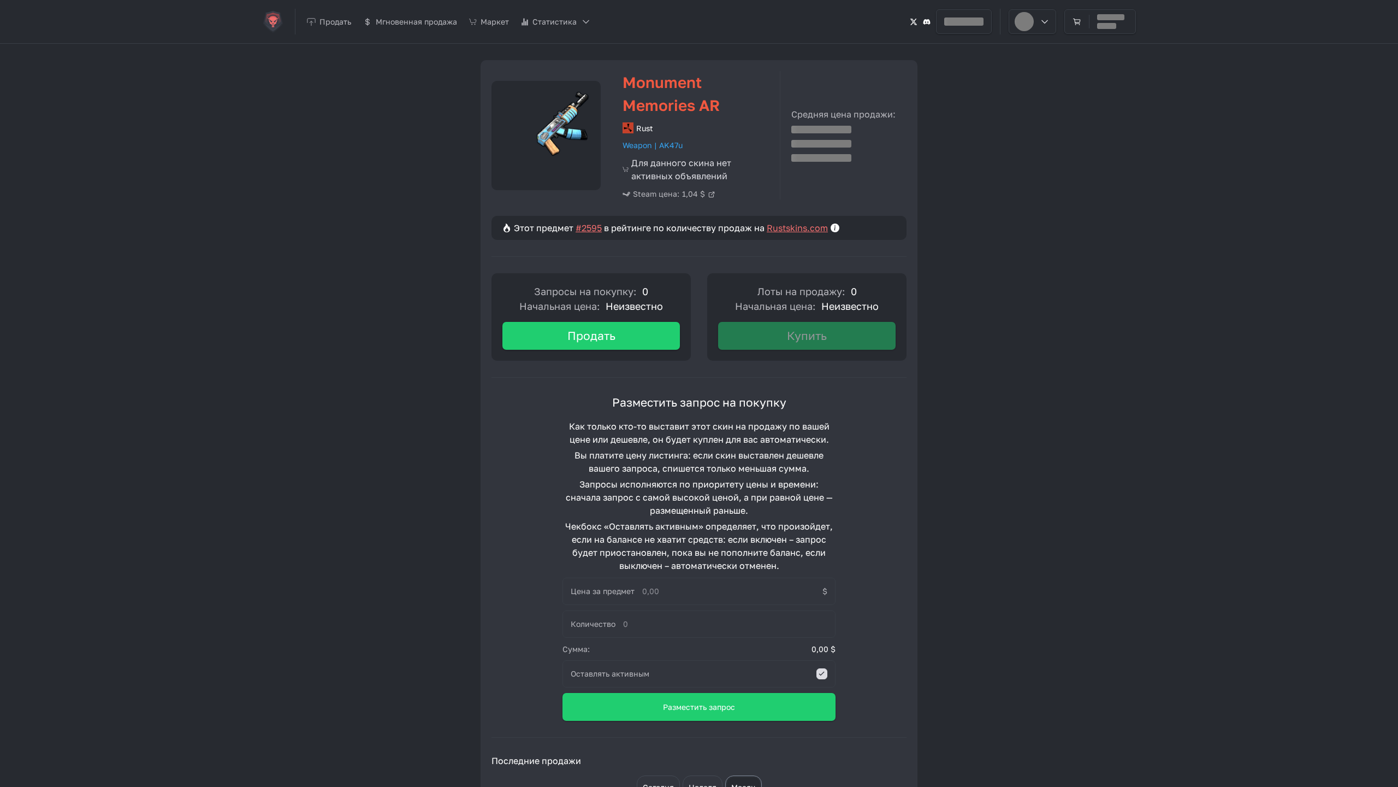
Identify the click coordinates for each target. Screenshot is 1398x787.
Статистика (554, 21)
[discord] (927, 21)
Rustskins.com (797, 227)
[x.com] (913, 21)
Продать (591, 335)
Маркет (495, 21)
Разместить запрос (699, 707)
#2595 (589, 227)
